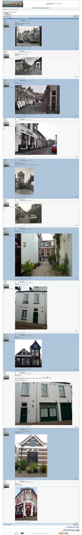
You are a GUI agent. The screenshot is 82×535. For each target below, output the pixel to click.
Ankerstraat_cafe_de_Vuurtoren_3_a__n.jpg (21, 520)
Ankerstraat (9, 14)
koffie (4, 372)
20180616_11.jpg (17, 329)
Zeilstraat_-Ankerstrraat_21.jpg (19, 477)
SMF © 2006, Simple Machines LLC (44, 533)
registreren (60, 3)
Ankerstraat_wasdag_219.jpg (19, 114)
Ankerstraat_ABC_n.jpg (18, 75)
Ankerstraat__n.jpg (18, 223)
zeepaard (5, 20)
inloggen (55, 3)
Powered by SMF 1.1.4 (36, 533)
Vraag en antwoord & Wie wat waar (11, 12)
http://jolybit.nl (8, 9)
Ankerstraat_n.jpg (17, 367)
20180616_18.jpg (17, 276)
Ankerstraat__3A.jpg (18, 425)
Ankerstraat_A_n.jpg (18, 46)
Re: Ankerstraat (21, 51)
